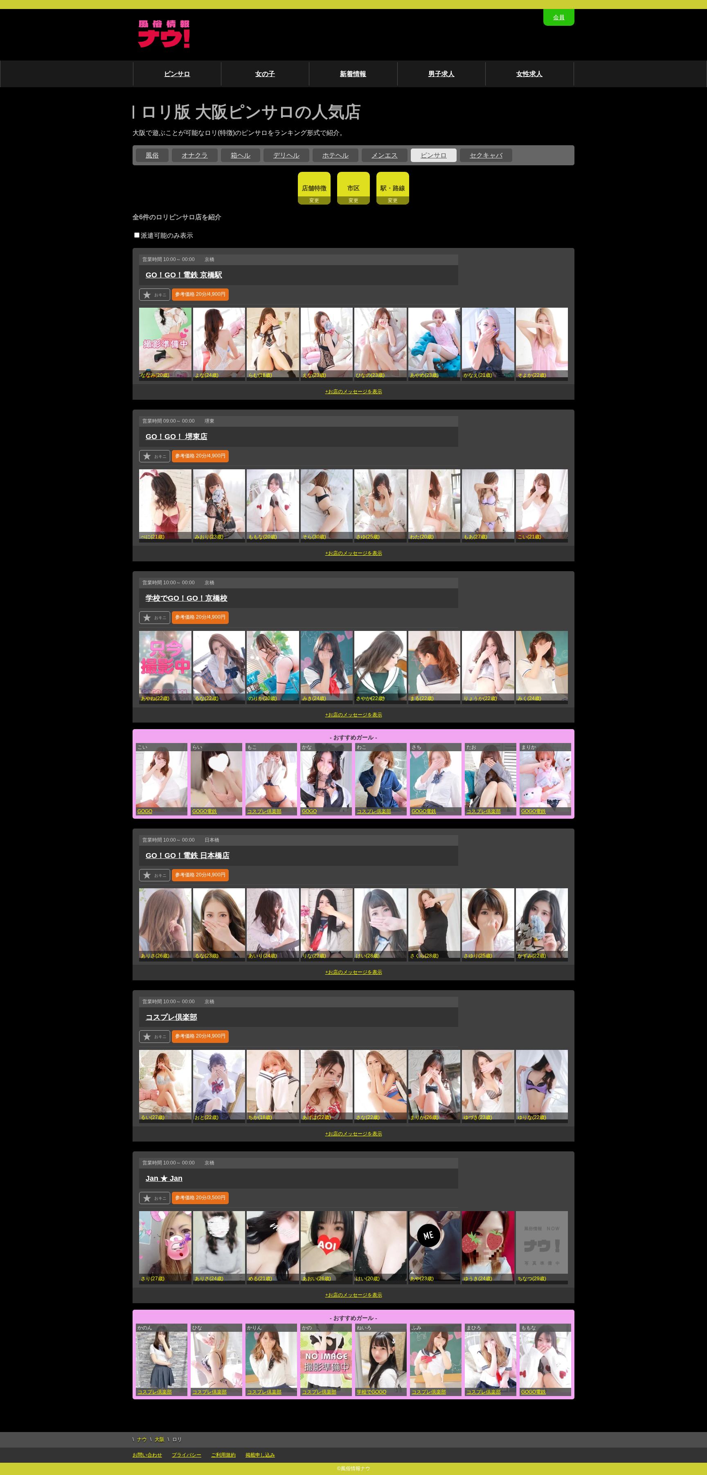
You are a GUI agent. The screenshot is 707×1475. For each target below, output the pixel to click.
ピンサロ (177, 73)
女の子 (265, 73)
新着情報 (353, 73)
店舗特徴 (314, 188)
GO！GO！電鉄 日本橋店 (188, 855)
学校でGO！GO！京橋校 (186, 598)
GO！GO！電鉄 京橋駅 (184, 275)
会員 (559, 17)
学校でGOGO (371, 1392)
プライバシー (186, 1455)
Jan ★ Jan (164, 1178)
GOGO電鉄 (204, 811)
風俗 (152, 155)
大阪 (159, 1439)
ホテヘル (335, 155)
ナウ (142, 1439)
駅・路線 (393, 188)
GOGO (144, 811)
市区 (353, 188)
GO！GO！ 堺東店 (176, 436)
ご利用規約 (223, 1455)
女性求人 (529, 73)
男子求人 (441, 73)
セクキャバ (486, 155)
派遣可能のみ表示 (167, 235)
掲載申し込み (260, 1455)
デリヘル (286, 155)
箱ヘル (240, 155)
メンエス (385, 155)
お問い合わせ (147, 1455)
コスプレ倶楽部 (264, 811)
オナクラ (195, 155)
